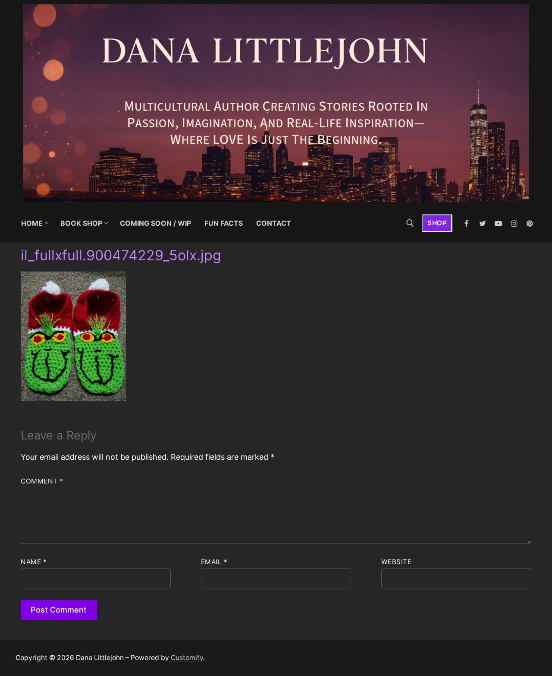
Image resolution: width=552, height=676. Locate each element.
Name (34, 562)
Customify (187, 658)
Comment (42, 481)
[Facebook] (467, 223)
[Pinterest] (529, 223)
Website (396, 562)
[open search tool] (410, 223)
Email (214, 562)
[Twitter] (482, 223)
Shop (437, 223)
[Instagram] (514, 223)
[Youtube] (498, 223)
